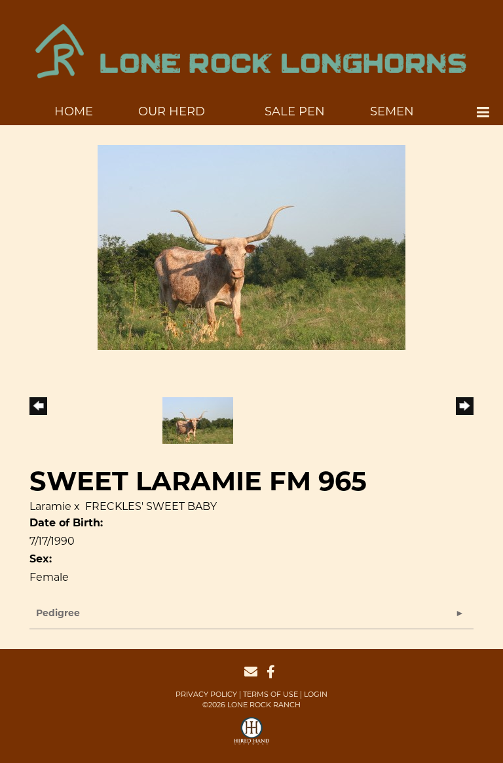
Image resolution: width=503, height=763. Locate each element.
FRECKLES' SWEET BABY (151, 506)
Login (315, 694)
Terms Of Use (270, 694)
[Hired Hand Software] (252, 736)
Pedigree (58, 614)
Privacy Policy (206, 694)
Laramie (50, 506)
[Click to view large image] (251, 247)
